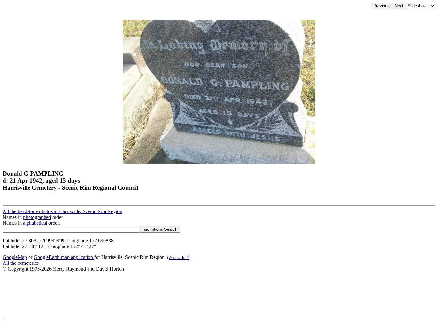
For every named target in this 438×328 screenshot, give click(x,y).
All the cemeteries (21, 263)
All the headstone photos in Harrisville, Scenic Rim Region (62, 211)
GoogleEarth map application (64, 257)
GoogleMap (15, 257)
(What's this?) (178, 257)
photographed (37, 217)
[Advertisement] (195, 294)
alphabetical (35, 223)
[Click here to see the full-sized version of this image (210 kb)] (219, 162)
